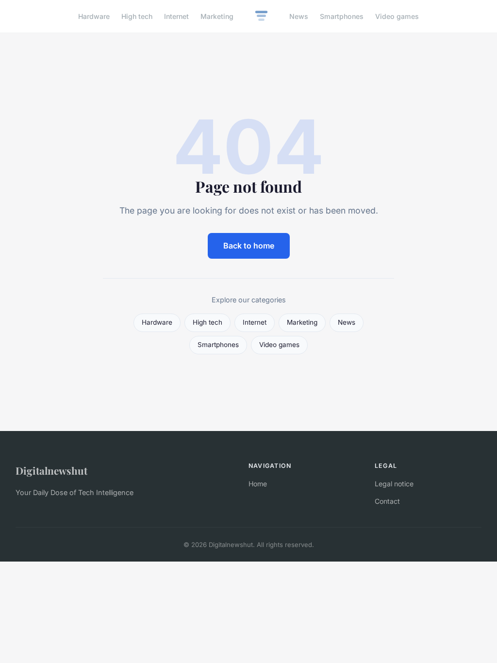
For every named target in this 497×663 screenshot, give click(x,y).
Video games (397, 16)
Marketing (216, 16)
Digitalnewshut (51, 470)
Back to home (248, 245)
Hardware (94, 16)
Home (257, 484)
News (298, 16)
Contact (387, 501)
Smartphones (342, 16)
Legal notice (394, 484)
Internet (176, 16)
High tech (136, 16)
